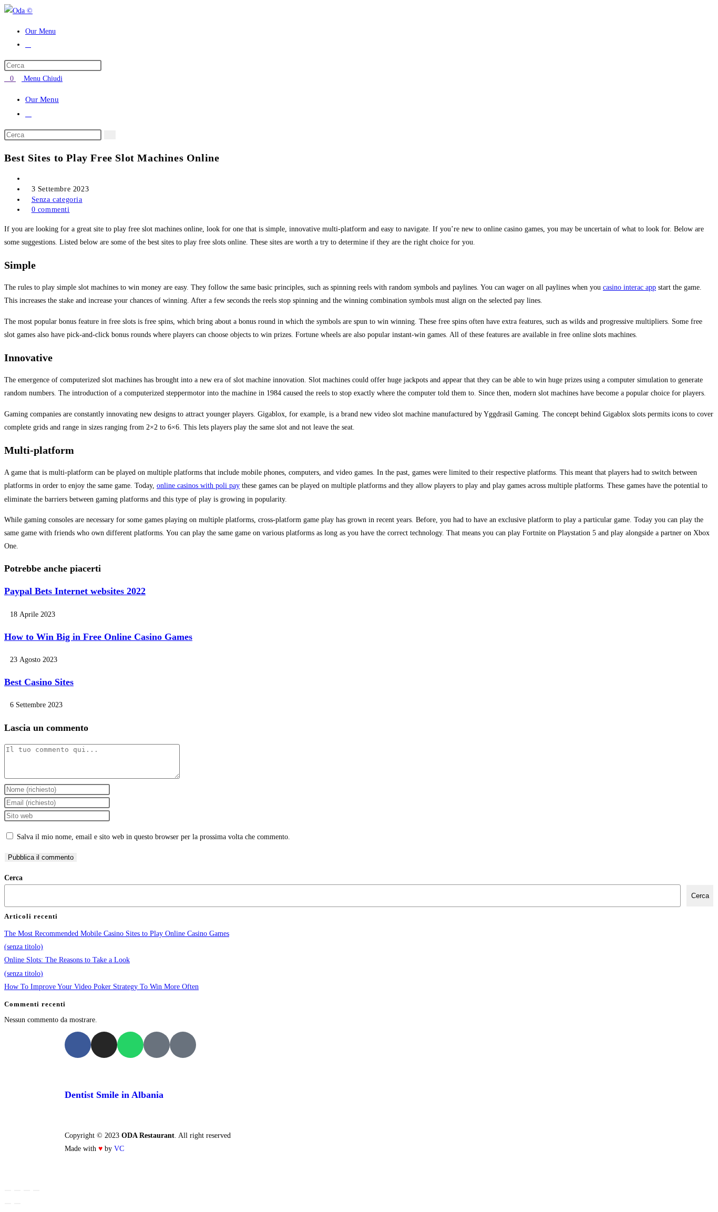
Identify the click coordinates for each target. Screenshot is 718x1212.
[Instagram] (104, 1045)
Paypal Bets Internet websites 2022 (75, 591)
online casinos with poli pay (198, 486)
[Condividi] (26, 1190)
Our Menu (42, 99)
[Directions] (183, 1045)
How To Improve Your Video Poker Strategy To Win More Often (101, 987)
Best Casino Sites (39, 682)
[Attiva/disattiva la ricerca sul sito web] (28, 44)
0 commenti (51, 209)
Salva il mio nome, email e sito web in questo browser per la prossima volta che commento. (153, 837)
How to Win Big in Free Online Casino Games (98, 637)
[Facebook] (78, 1045)
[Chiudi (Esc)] (36, 1190)
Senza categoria (57, 199)
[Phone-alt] (156, 1045)
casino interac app (629, 287)
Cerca (13, 878)
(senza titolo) (23, 947)
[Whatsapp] (130, 1045)
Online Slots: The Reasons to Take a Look (67, 960)
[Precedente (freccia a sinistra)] (8, 1204)
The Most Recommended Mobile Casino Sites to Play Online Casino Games (116, 934)
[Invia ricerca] (110, 135)
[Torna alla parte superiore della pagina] (7, 1175)
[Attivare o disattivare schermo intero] (17, 1190)
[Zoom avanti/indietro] (8, 1190)
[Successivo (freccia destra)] (17, 1204)
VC (119, 1149)
